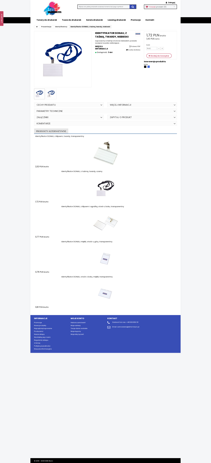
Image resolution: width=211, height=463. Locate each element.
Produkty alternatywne (51, 131)
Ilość (148, 45)
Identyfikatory (61, 27)
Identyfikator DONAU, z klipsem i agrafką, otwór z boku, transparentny (92, 206)
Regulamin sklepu (41, 340)
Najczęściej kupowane (43, 328)
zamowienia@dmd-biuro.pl (128, 327)
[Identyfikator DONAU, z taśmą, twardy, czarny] (105, 188)
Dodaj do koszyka (49, 171)
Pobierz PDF (135, 46)
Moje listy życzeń (77, 334)
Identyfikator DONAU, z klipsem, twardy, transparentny (59, 136)
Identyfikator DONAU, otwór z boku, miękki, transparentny (87, 276)
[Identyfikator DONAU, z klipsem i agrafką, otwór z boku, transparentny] (105, 223)
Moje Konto (77, 318)
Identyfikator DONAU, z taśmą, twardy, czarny (81, 171)
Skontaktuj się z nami (42, 337)
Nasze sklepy (39, 334)
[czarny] (145, 67)
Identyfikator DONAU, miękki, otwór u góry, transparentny (86, 241)
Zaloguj (171, 2)
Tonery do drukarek (47, 20)
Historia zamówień (78, 322)
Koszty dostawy (134, 50)
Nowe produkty (40, 325)
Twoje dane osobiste (79, 328)
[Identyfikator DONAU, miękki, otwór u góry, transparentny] (105, 259)
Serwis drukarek (94, 20)
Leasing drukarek (117, 20)
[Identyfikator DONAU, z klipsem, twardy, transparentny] (105, 153)
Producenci (38, 331)
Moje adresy (76, 325)
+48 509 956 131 (132, 322)
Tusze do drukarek (71, 20)
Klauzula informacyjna (43, 349)
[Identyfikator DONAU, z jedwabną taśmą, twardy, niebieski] (39, 94)
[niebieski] (148, 67)
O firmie (37, 343)
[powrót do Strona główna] (36, 26)
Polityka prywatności (42, 346)
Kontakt (150, 20)
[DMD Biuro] (54, 8)
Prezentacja (46, 27)
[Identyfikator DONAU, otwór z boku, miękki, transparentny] (105, 294)
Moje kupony (76, 331)
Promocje (136, 20)
